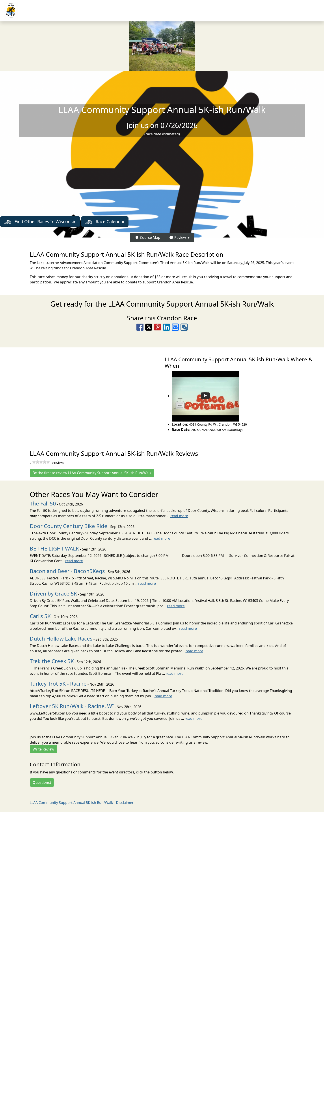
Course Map (149, 237)
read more (179, 515)
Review (179, 237)
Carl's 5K (40, 616)
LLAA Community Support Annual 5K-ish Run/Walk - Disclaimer (82, 802)
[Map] (81, 393)
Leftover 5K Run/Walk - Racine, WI (72, 706)
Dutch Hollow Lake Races (61, 638)
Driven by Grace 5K (53, 593)
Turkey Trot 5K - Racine (58, 683)
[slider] (41, 462)
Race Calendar (110, 221)
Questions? (42, 782)
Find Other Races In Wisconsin (44, 221)
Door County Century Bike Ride (68, 526)
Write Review (43, 749)
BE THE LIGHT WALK (54, 548)
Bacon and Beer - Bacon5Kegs (67, 571)
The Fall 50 (43, 503)
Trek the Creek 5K (52, 661)
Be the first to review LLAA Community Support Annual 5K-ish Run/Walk (92, 472)
